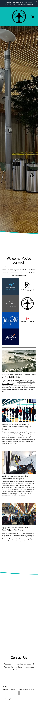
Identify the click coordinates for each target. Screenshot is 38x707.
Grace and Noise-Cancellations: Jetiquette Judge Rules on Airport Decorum (16, 426)
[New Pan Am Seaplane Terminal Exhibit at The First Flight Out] (19, 361)
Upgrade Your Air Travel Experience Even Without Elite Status (17, 529)
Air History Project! (27, 4)
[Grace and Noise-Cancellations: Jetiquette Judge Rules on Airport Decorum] (19, 410)
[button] (36, 2)
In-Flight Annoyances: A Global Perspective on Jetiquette (15, 477)
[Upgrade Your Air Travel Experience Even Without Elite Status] (19, 514)
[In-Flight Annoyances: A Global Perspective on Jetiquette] (19, 462)
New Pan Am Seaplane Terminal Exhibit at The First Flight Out (19, 376)
